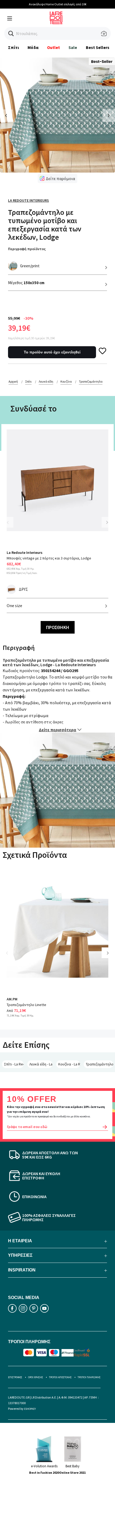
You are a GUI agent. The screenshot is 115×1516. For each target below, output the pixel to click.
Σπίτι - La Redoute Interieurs (14, 1064)
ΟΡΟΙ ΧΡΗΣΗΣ (35, 1377)
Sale (72, 47)
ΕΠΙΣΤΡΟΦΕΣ (15, 1377)
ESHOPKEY (30, 1409)
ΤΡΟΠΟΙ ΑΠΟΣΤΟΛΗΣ (60, 1377)
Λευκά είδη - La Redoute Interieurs (40, 1064)
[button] (11, 33)
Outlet (53, 47)
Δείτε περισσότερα (57, 729)
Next (107, 522)
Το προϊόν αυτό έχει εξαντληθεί (52, 352)
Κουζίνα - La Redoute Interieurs (69, 1064)
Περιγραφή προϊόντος (27, 248)
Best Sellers (98, 47)
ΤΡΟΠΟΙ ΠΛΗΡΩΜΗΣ (89, 1377)
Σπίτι (13, 47)
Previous (10, 526)
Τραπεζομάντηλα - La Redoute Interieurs (99, 1064)
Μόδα (33, 47)
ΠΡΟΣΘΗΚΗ (57, 627)
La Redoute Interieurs (28, 200)
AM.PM (12, 999)
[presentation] (6, 115)
